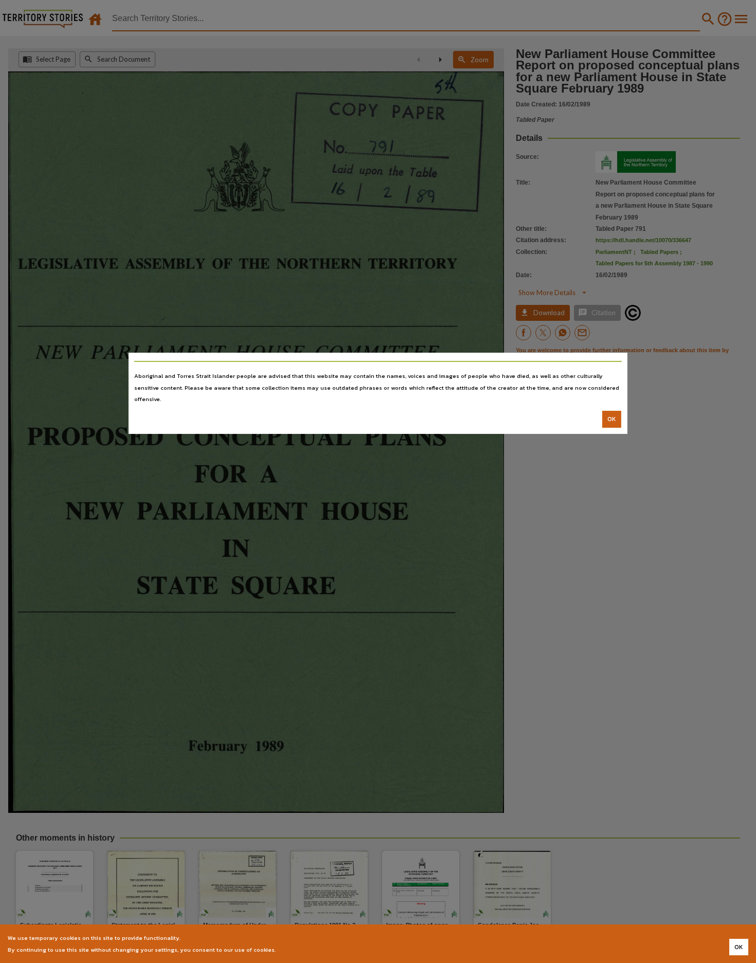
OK (611, 419)
